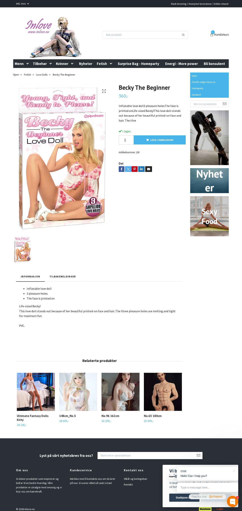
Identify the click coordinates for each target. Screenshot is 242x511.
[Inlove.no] (55, 40)
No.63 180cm (153, 427)
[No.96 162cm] (121, 403)
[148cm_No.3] (78, 403)
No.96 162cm (110, 427)
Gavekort (196, 105)
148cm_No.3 (67, 427)
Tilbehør (40, 74)
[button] (28, 75)
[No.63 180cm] (163, 403)
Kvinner (62, 74)
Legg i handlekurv (161, 150)
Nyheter (85, 74)
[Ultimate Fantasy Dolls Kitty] (36, 403)
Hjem (194, 86)
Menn (19, 74)
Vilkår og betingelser (135, 489)
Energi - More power (181, 74)
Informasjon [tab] (30, 287)
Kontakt (128, 495)
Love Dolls (42, 85)
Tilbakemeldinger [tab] (63, 287)
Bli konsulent (214, 74)
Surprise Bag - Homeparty (138, 74)
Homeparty (197, 99)
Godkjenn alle (184, 497)
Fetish (102, 74)
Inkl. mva (21, 3)
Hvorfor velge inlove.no (204, 93)
